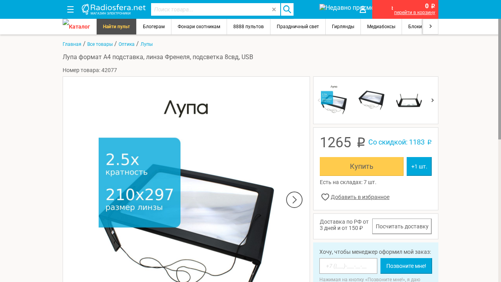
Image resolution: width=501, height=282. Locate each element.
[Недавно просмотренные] (334, 9)
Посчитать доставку (402, 226)
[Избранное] (306, 9)
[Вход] (362, 9)
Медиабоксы (381, 26)
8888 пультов (248, 26)
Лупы (147, 44)
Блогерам (154, 26)
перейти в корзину (414, 12)
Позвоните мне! (406, 266)
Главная (72, 44)
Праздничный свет (298, 26)
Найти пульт (116, 26)
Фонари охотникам (199, 26)
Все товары (100, 44)
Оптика (127, 44)
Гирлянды (343, 26)
